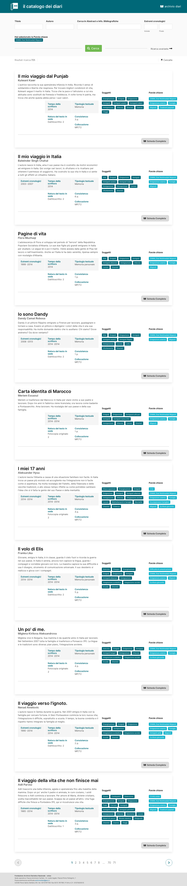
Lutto (128, 344)
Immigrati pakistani (127, 810)
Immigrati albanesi (110, 263)
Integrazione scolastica (112, 582)
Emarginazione (108, 99)
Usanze (140, 107)
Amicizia (106, 569)
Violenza (116, 506)
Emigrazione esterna (158, 103)
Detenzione (128, 796)
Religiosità (139, 818)
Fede (105, 805)
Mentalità (138, 502)
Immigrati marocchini (122, 419)
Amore (105, 796)
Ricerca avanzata (160, 48)
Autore (50, 21)
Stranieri (130, 107)
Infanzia (120, 107)
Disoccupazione (109, 489)
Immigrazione (108, 107)
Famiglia (172, 103)
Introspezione (122, 186)
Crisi (151, 489)
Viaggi (105, 112)
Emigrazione (132, 99)
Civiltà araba (155, 796)
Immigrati (106, 103)
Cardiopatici (116, 796)
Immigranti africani (133, 414)
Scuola (105, 587)
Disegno (116, 569)
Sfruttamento (108, 190)
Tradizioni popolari (167, 107)
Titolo (18, 21)
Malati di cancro (109, 818)
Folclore (113, 805)
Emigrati (121, 99)
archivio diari (173, 6)
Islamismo (130, 814)
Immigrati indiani (136, 103)
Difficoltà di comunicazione (160, 569)
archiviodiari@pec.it (42, 880)
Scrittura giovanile (167, 506)
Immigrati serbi (155, 733)
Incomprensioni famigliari (159, 502)
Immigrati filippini (126, 339)
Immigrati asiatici (120, 103)
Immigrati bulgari (109, 653)
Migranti (153, 107)
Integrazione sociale (134, 498)
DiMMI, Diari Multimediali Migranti (29, 40)
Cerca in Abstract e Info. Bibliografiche (97, 21)
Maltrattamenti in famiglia (121, 502)
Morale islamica (125, 818)
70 (109, 862)
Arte (104, 177)
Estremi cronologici (154, 21)
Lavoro (133, 186)
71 (114, 862)
